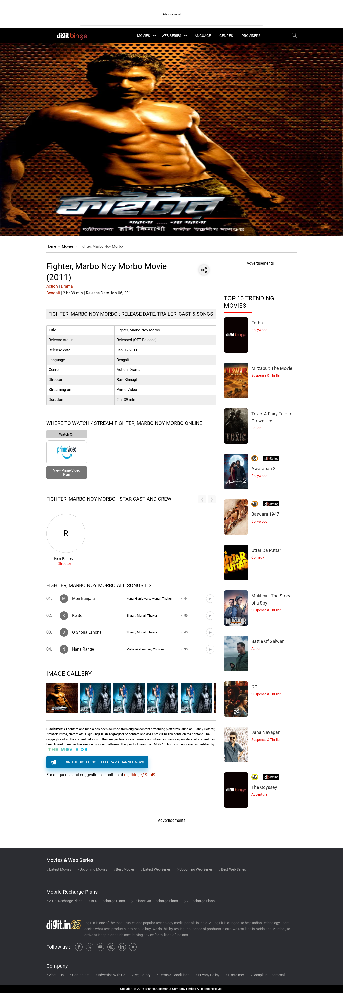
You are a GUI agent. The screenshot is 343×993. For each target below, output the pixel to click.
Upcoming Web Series (196, 869)
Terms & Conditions (173, 975)
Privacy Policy (208, 975)
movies (143, 36)
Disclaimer (235, 975)
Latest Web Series (156, 869)
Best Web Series (233, 869)
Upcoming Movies (93, 869)
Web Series (171, 36)
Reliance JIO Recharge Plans (155, 901)
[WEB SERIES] (185, 36)
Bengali (53, 293)
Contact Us (80, 975)
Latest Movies (59, 869)
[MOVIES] (154, 36)
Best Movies (125, 869)
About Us (56, 975)
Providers (251, 36)
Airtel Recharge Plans (65, 901)
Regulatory (142, 975)
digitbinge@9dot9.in (142, 774)
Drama (67, 286)
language (202, 36)
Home (51, 246)
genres (226, 36)
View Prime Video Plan (66, 472)
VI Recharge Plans (200, 901)
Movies (68, 246)
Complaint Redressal (268, 975)
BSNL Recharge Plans (107, 901)
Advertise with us (111, 975)
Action (52, 286)
